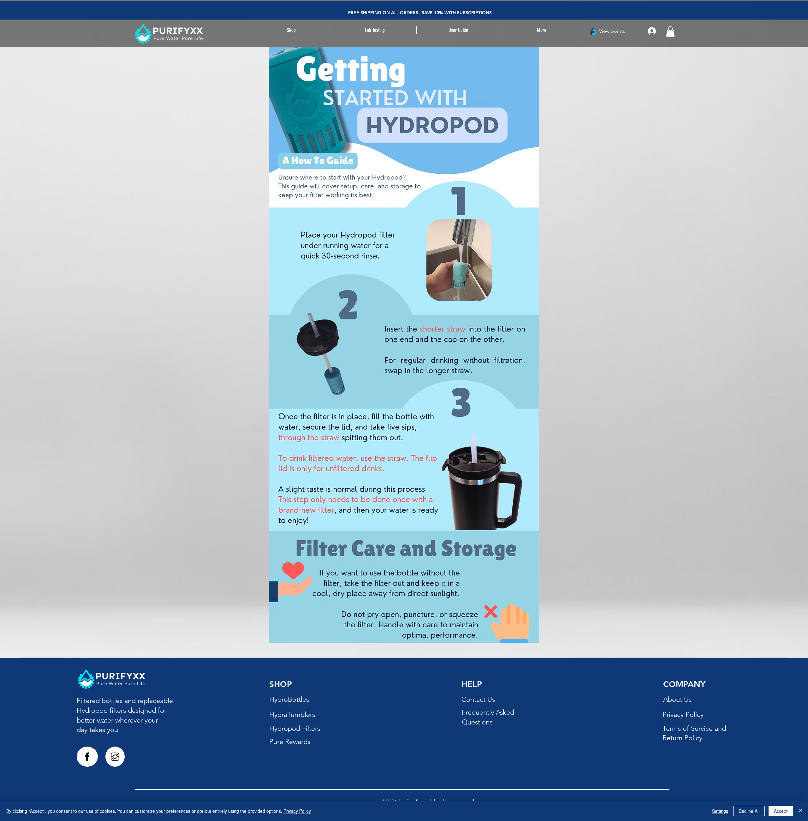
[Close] (800, 811)
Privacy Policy (297, 811)
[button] (374, 30)
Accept (780, 811)
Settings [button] (720, 811)
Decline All (749, 811)
